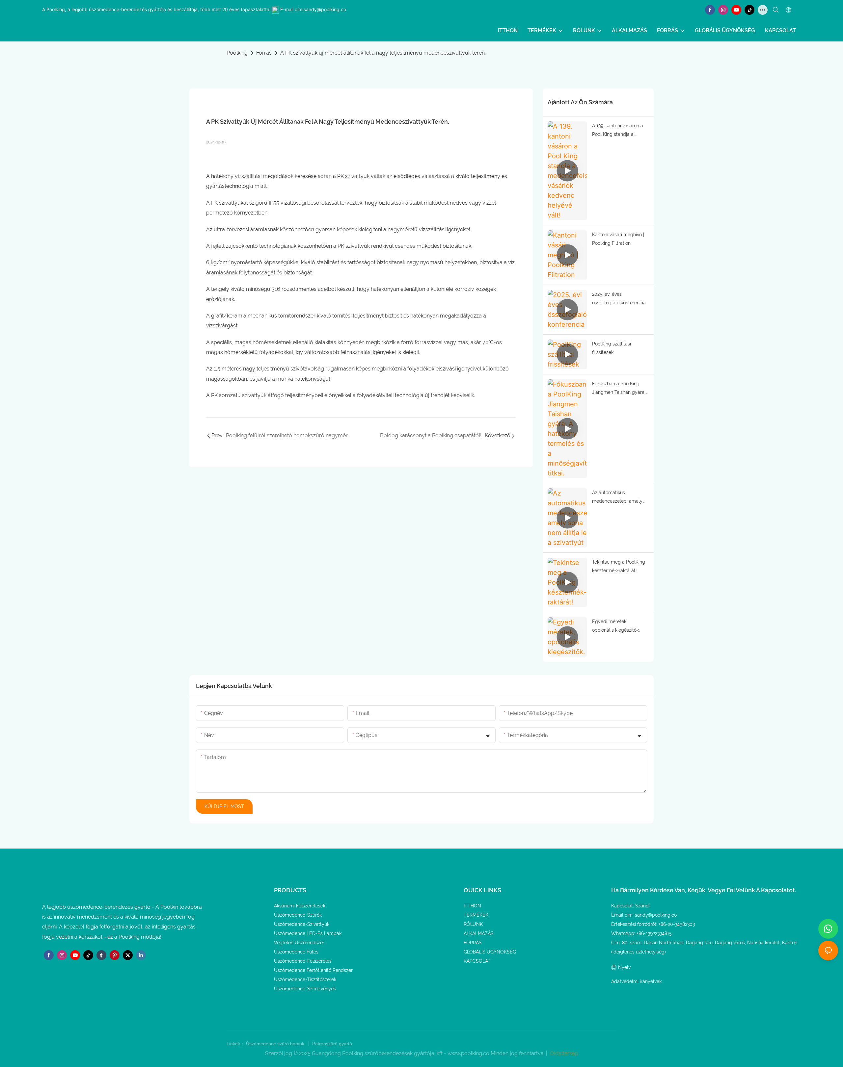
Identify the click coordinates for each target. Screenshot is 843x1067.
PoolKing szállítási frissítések (611, 348)
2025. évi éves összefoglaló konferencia (619, 299)
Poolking (237, 53)
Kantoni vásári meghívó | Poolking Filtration (618, 239)
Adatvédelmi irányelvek (636, 981)
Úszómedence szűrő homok (276, 1043)
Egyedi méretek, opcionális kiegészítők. (616, 626)
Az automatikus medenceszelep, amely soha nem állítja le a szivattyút (617, 498)
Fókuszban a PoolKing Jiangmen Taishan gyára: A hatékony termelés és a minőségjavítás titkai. (619, 389)
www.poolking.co (469, 1053)
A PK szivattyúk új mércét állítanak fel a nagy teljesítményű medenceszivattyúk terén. (383, 53)
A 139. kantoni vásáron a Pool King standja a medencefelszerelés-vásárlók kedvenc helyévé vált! (619, 131)
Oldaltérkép (563, 1053)
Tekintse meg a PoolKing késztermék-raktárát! (618, 566)
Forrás (264, 53)
